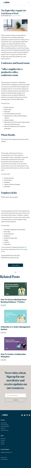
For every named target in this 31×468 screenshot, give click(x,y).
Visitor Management (5, 426)
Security (2, 442)
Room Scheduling (4, 424)
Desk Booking (4, 423)
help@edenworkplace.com (6, 452)
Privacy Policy (4, 457)
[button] (28, 3)
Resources (3, 438)
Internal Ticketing (4, 430)
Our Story (3, 440)
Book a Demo (15, 265)
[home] (6, 3)
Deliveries (3, 428)
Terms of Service (4, 459)
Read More (3, 305)
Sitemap (2, 444)
